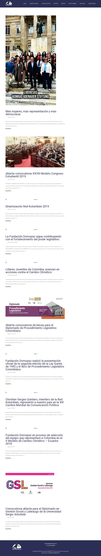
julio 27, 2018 (10, 517)
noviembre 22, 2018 (12, 242)
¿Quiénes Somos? (34, 3)
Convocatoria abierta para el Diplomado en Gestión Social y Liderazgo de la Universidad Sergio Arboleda (33, 511)
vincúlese (82, 3)
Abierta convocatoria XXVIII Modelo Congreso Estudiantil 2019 (34, 175)
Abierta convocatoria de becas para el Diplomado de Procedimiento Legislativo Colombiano (31, 327)
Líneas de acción (46, 3)
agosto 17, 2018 (11, 333)
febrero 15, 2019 (11, 209)
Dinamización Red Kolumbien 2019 (27, 206)
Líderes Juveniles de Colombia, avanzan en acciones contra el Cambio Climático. (32, 271)
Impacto (63, 3)
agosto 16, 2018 (11, 372)
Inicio (24, 3)
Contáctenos (91, 3)
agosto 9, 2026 (11, 117)
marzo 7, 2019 (11, 179)
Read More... (9, 128)
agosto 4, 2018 (11, 408)
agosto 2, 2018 (11, 446)
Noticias (56, 3)
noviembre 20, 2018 (12, 275)
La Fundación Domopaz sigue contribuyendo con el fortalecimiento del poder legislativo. (33, 238)
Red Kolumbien (72, 3)
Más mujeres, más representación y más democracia (31, 113)
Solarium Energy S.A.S (54, 552)
